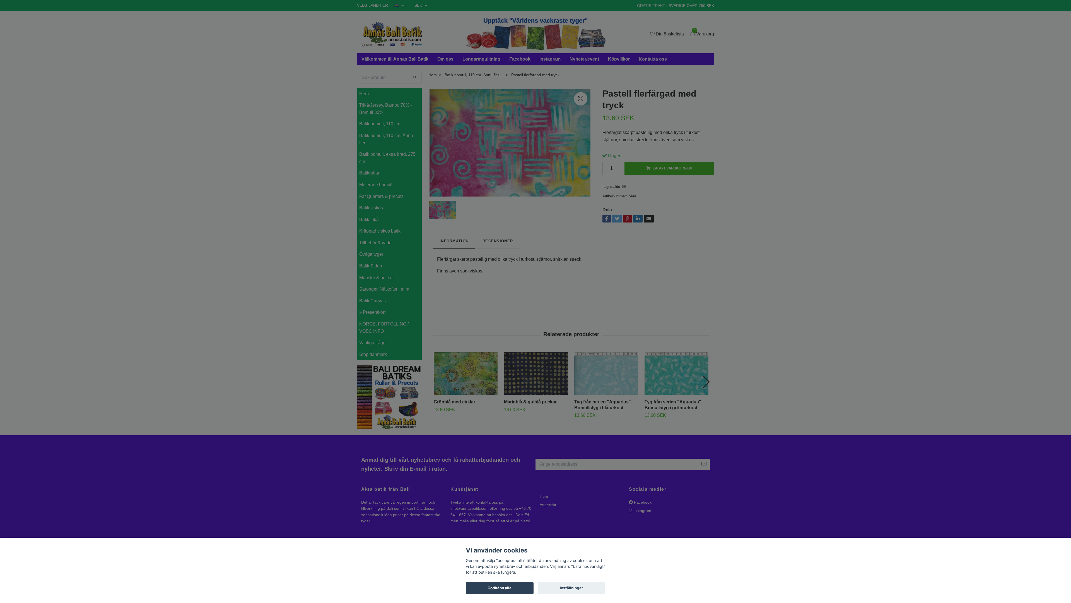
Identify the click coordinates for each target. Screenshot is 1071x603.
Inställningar (571, 588)
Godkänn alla (500, 588)
